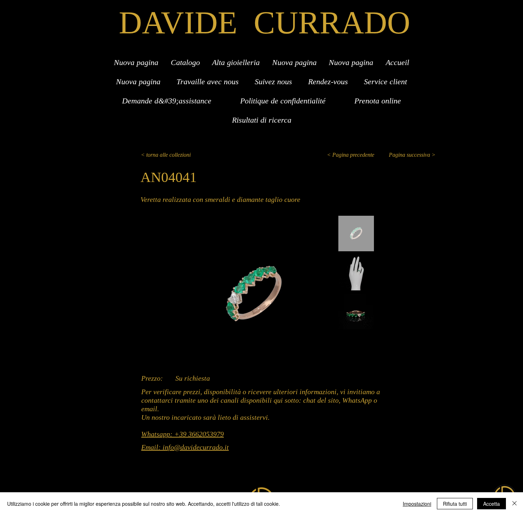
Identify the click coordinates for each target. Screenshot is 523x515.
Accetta (491, 503)
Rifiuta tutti (455, 503)
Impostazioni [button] (417, 503)
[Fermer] (514, 503)
